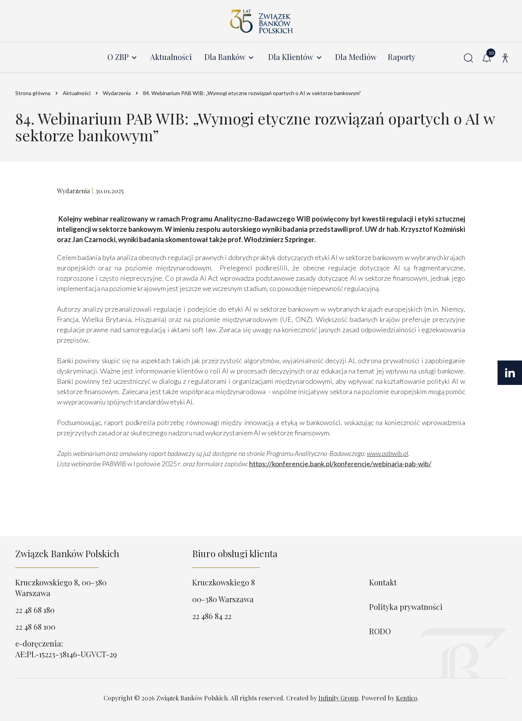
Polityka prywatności (406, 606)
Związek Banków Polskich (67, 553)
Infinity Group (338, 698)
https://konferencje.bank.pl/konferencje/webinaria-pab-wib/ (340, 463)
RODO (380, 631)
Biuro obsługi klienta (234, 553)
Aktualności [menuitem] (171, 57)
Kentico (406, 698)
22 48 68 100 (35, 626)
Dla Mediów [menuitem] (355, 57)
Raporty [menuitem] (401, 57)
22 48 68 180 (35, 610)
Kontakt (383, 582)
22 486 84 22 (211, 616)
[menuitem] (123, 57)
